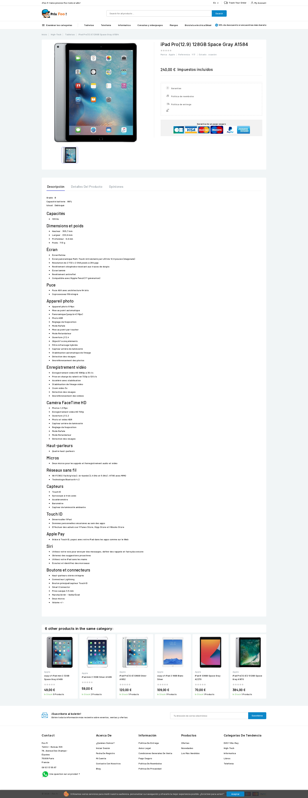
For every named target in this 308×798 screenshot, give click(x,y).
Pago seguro (145, 758)
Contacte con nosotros (108, 763)
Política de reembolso (150, 763)
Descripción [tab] (55, 186)
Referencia (184, 54)
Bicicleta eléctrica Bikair (198, 25)
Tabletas (89, 25)
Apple (172, 54)
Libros (227, 758)
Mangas (174, 25)
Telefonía (106, 25)
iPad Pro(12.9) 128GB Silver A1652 (133, 677)
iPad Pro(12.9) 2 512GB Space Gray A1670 (247, 677)
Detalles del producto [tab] (86, 186)
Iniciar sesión (103, 748)
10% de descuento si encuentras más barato (242, 25)
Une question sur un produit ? (64, 774)
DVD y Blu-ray (231, 743)
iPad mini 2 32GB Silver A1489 (97, 677)
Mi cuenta (101, 758)
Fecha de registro (105, 753)
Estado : (203, 54)
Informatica (124, 25)
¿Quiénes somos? (105, 743)
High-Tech (229, 748)
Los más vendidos (190, 753)
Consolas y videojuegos (150, 25)
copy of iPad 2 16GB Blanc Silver (170, 677)
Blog (98, 768)
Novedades (187, 748)
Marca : (164, 54)
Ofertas (185, 743)
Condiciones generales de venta (155, 753)
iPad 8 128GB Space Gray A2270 (207, 677)
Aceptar (235, 794)
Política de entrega (149, 743)
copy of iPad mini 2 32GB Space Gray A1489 (56, 677)
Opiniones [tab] (116, 186)
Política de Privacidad (150, 768)
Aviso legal (145, 748)
